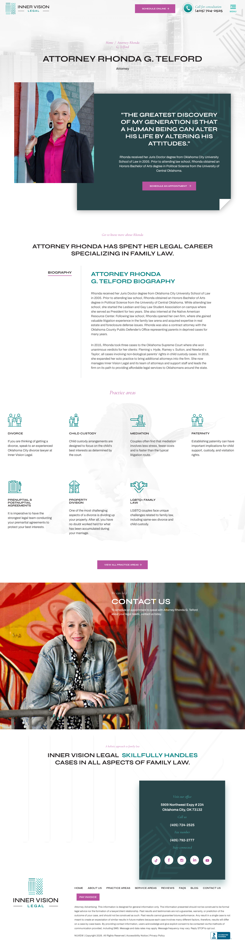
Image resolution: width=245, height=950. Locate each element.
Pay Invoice (88, 897)
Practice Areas (118, 888)
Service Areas (146, 888)
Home (78, 888)
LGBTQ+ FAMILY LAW (153, 507)
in (182, 860)
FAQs (182, 888)
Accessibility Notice (137, 935)
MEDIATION (153, 435)
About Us (95, 888)
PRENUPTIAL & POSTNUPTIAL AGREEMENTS (30, 507)
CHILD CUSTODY (91, 435)
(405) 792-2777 (182, 840)
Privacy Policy (157, 935)
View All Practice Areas (121, 564)
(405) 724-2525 (209, 10)
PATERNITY (214, 435)
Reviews (167, 888)
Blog (194, 888)
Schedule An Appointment (168, 186)
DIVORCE (30, 435)
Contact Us (212, 888)
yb (207, 860)
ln (195, 860)
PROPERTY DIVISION (91, 507)
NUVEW (79, 935)
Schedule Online (154, 8)
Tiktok (156, 860)
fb (169, 860)
